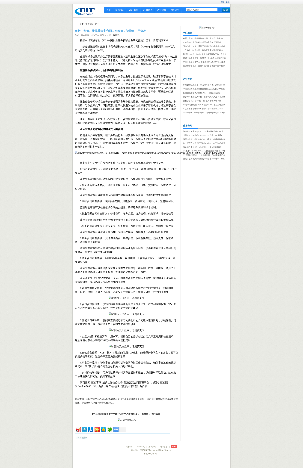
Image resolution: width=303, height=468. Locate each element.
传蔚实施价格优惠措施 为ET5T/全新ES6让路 (201, 93)
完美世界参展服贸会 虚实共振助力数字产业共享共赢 (204, 62)
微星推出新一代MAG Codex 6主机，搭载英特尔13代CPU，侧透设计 (204, 139)
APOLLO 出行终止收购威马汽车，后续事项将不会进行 (204, 155)
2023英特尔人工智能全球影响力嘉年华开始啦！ (203, 42)
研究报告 (119, 10)
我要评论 (117, 35)
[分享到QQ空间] (103, 429)
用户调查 (175, 10)
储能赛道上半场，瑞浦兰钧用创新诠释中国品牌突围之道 (204, 66)
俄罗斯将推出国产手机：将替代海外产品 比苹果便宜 (204, 97)
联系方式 (141, 447)
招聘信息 (163, 447)
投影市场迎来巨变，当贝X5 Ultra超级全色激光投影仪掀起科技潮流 (204, 58)
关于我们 (129, 447)
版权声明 (152, 447)
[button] (226, 10)
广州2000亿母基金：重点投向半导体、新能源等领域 (204, 85)
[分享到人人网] (90, 429)
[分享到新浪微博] (78, 429)
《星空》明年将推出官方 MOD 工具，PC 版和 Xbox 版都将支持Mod (202, 135)
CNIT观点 (148, 10)
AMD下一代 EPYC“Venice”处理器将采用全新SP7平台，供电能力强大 (204, 151)
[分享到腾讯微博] (84, 429)
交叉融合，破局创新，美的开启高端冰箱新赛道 (203, 50)
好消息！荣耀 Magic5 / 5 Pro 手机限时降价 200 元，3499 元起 (204, 131)
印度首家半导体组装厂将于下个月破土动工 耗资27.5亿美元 (203, 109)
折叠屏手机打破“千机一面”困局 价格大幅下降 (202, 101)
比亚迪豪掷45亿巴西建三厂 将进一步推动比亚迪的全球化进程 (204, 113)
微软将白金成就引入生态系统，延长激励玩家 (202, 147)
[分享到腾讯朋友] (109, 429)
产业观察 (161, 10)
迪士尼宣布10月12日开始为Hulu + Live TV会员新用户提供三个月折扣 (204, 143)
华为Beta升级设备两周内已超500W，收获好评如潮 (204, 105)
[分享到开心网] (97, 429)
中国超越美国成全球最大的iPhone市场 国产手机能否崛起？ (204, 89)
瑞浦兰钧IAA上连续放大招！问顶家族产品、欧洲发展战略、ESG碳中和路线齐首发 (204, 54)
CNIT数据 (133, 10)
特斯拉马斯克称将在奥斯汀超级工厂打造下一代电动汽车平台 (204, 159)
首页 (108, 10)
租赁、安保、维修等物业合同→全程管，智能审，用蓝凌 (204, 38)
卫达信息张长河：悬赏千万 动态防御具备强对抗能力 (204, 46)
